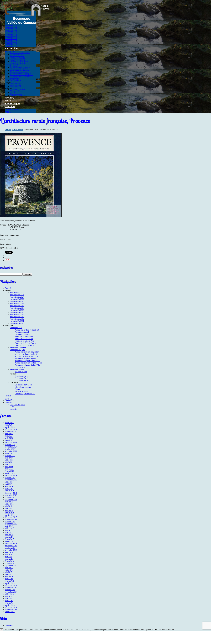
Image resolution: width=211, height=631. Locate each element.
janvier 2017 (10, 541)
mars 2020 (9, 469)
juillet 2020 (9, 460)
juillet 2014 (9, 594)
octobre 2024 (10, 445)
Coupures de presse (11, 109)
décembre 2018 (11, 493)
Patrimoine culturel (11, 79)
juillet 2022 (9, 453)
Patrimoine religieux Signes (19, 72)
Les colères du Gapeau (17, 89)
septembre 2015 (11, 565)
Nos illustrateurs (15, 81)
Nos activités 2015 (11, 39)
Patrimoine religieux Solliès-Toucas (21, 75)
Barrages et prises (16, 94)
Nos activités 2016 (11, 37)
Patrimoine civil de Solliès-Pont (20, 53)
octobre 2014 (10, 590)
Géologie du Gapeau (16, 91)
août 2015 (9, 568)
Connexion (9, 625)
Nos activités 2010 (11, 46)
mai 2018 (8, 508)
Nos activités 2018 (11, 34)
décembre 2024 (11, 442)
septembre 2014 (11, 592)
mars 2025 (9, 440)
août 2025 (9, 434)
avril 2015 (9, 576)
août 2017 (9, 526)
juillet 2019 (9, 482)
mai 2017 (8, 532)
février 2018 (9, 513)
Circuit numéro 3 (15, 86)
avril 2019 (9, 486)
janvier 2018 (10, 515)
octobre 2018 (10, 497)
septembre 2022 (11, 451)
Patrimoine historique (12, 64)
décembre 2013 (11, 607)
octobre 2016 (10, 548)
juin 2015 (8, 572)
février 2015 (9, 581)
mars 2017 (9, 537)
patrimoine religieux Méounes (20, 70)
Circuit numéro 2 (15, 85)
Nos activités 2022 (11, 30)
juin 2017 (8, 530)
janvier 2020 (10, 473)
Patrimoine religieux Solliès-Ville (20, 76)
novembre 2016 (11, 546)
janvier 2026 (10, 427)
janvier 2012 (10, 612)
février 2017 (9, 539)
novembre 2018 (11, 495)
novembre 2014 (11, 587)
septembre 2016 (11, 550)
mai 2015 (8, 574)
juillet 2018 (9, 504)
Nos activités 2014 (11, 40)
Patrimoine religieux (11, 66)
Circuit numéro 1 (15, 83)
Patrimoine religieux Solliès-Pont (20, 73)
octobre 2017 (10, 522)
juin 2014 (8, 596)
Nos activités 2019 (11, 33)
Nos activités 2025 (11, 27)
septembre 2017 (11, 524)
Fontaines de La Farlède (18, 59)
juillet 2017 (9, 528)
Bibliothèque (12, 103)
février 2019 (9, 491)
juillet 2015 (9, 570)
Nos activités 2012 (11, 43)
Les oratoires (14, 78)
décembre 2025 (11, 429)
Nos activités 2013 (11, 42)
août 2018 (9, 502)
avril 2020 (9, 467)
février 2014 (9, 603)
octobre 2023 (10, 449)
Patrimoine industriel (17, 56)
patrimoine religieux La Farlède (20, 69)
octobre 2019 (10, 478)
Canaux (12, 92)
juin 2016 (8, 554)
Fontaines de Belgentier (18, 57)
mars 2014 (9, 601)
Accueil (45, 6)
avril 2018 (9, 511)
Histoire (9, 97)
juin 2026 (8, 425)
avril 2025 (9, 438)
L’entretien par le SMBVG (18, 95)
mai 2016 (8, 557)
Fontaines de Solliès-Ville (18, 63)
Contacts (10, 106)
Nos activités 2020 (11, 31)
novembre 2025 (11, 431)
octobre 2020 (10, 456)
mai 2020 (8, 464)
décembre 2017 (11, 517)
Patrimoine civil (10, 51)
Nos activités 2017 (11, 36)
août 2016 (9, 552)
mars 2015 (9, 579)
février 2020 (9, 471)
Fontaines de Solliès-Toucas (19, 62)
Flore (8, 100)
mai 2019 (8, 484)
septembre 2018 (11, 500)
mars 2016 (9, 559)
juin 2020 (8, 462)
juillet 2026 (9, 423)
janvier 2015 (10, 583)
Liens (7, 111)
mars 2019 (9, 489)
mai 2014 (8, 598)
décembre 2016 (11, 543)
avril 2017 (9, 535)
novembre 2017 (11, 519)
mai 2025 (8, 436)
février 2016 (9, 561)
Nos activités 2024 (11, 28)
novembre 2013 (11, 609)
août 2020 (9, 458)
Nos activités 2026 (11, 25)
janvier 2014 (10, 605)
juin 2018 (8, 506)
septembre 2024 (11, 447)
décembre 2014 (11, 585)
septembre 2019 (11, 480)
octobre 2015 (10, 563)
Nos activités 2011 (11, 45)
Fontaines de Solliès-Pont (18, 60)
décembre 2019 (11, 475)
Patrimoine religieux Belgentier (20, 67)
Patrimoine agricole (16, 54)
